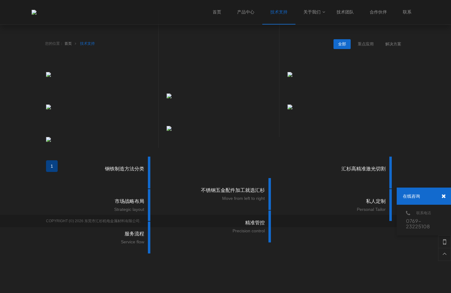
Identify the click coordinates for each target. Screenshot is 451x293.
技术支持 (87, 43)
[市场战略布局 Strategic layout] (101, 107)
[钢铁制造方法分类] (101, 74)
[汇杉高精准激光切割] (343, 74)
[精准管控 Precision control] (222, 128)
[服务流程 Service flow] (101, 139)
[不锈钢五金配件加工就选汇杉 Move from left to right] (222, 95)
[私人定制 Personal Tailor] (343, 107)
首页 (68, 43)
